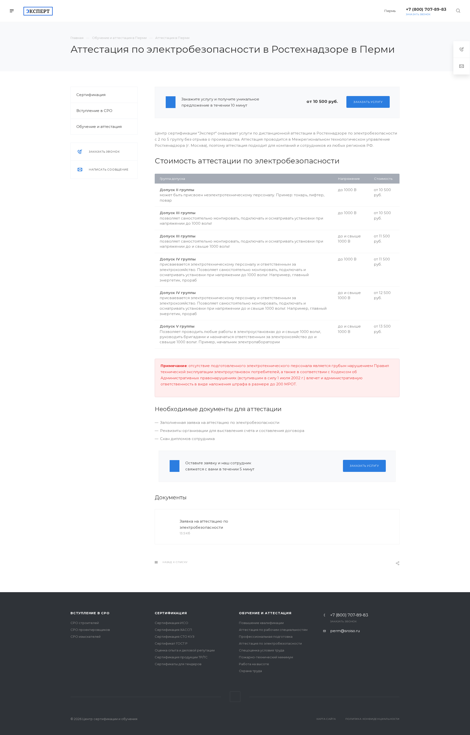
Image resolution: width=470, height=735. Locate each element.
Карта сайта (326, 719)
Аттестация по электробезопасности (270, 643)
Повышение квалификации (261, 623)
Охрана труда (250, 671)
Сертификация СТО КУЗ (174, 636)
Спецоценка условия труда (261, 650)
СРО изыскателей (85, 636)
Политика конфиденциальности (372, 719)
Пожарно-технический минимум (266, 657)
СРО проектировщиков (90, 630)
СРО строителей (84, 623)
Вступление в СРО (94, 110)
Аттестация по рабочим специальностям (273, 630)
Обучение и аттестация (99, 126)
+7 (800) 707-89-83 (349, 615)
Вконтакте (235, 696)
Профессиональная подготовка (266, 636)
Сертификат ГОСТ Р (171, 643)
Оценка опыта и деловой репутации (185, 650)
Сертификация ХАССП (173, 630)
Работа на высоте (254, 664)
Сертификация (91, 94)
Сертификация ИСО (171, 623)
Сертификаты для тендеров (178, 664)
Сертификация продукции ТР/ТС (181, 657)
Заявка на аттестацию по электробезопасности (204, 524)
